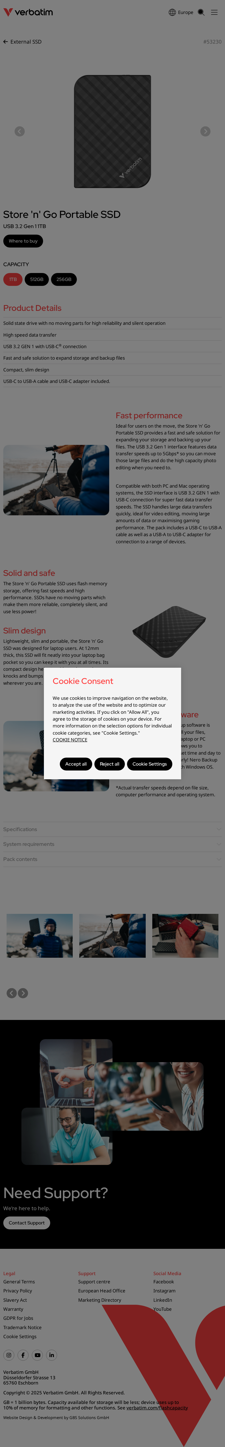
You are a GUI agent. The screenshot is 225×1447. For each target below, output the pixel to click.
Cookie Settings (150, 764)
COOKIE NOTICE (70, 740)
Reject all (109, 764)
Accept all (76, 764)
